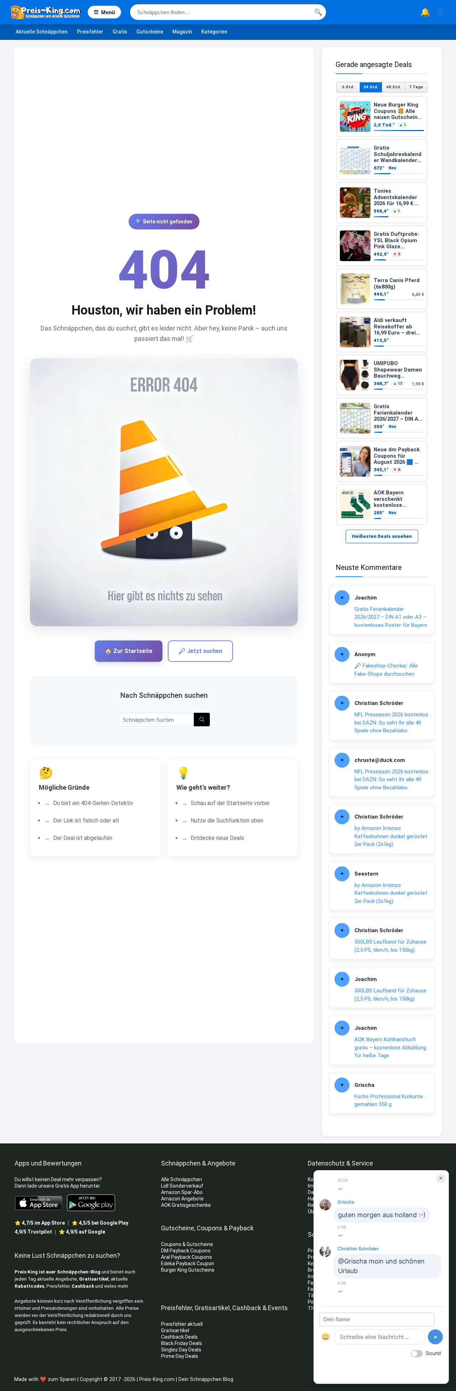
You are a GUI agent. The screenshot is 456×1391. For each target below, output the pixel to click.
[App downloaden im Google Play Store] (91, 1202)
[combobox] (228, 12)
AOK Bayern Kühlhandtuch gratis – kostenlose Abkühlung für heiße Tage (390, 1047)
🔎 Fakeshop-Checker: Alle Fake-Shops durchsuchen (386, 670)
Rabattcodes (29, 1286)
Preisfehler (90, 32)
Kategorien (214, 32)
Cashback (83, 1286)
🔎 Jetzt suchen (200, 651)
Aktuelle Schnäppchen (42, 32)
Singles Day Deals (181, 1350)
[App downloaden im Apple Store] (39, 1202)
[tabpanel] (382, 310)
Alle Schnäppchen (181, 1179)
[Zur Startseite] (49, 12)
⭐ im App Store (40, 1223)
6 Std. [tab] (348, 86)
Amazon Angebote (182, 1198)
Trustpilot (33, 1232)
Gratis (120, 32)
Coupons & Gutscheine (187, 1244)
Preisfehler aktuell (182, 1324)
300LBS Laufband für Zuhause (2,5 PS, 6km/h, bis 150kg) (390, 946)
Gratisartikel (94, 1279)
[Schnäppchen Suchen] (202, 719)
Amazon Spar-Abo (182, 1192)
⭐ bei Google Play (100, 1223)
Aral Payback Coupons (186, 1257)
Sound (433, 1353)
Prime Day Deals (179, 1356)
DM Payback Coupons (186, 1251)
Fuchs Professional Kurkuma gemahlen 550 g (388, 1100)
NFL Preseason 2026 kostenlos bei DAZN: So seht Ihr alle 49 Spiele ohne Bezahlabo (391, 722)
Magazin (182, 32)
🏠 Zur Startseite (128, 651)
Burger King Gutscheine (187, 1270)
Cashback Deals (179, 1337)
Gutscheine (149, 32)
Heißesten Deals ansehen (382, 536)
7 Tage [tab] (416, 86)
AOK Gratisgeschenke (186, 1205)
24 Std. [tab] (370, 86)
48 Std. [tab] (393, 86)
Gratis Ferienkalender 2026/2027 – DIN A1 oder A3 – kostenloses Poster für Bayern (390, 617)
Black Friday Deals (181, 1343)
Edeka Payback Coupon (187, 1263)
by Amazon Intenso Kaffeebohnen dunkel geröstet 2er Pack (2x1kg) (390, 836)
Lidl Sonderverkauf (182, 1186)
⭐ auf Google (82, 1232)
